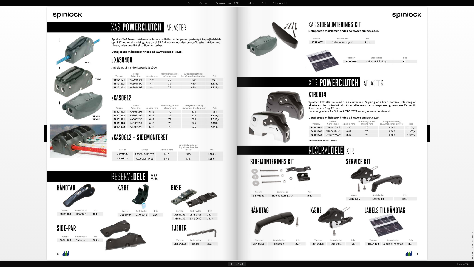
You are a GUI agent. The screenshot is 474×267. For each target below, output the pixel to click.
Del (264, 3)
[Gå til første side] (219, 264)
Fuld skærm (463, 264)
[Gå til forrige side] (225, 264)
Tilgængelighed (281, 3)
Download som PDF (227, 3)
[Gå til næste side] (249, 264)
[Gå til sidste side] (255, 264)
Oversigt (204, 3)
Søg (190, 3)
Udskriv (250, 3)
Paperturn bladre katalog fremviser (472, 245)
